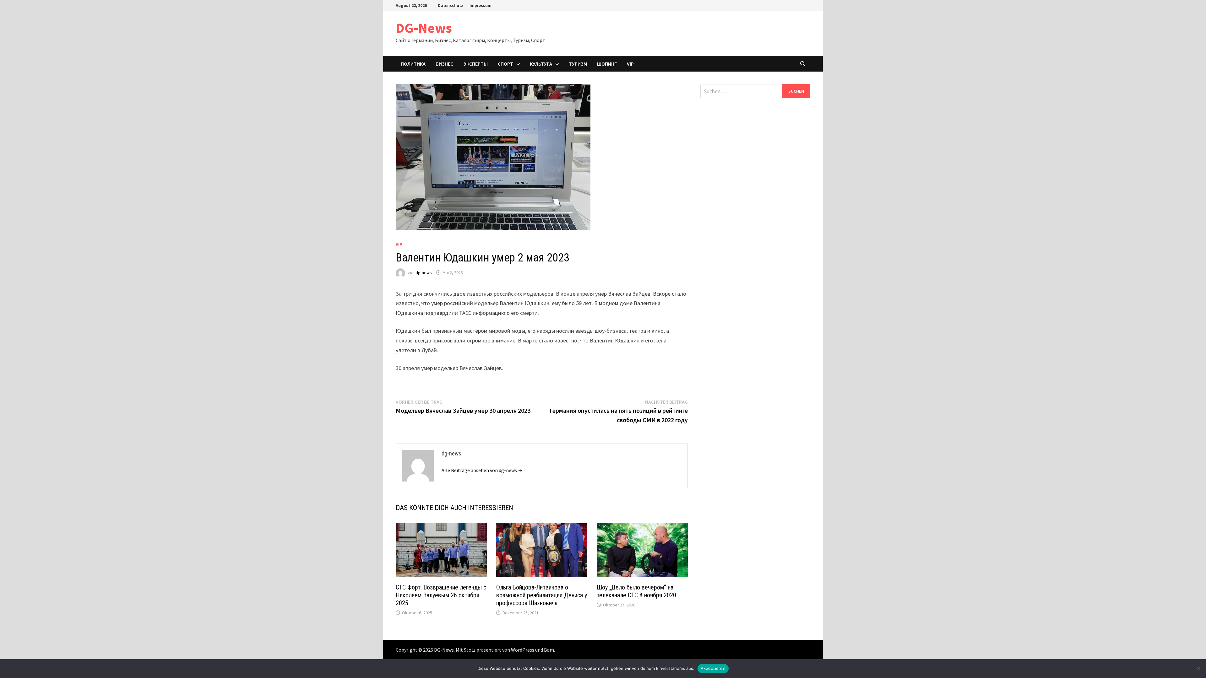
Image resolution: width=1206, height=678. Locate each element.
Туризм (578, 64)
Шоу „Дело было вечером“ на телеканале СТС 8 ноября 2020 (636, 591)
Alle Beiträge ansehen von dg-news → (482, 470)
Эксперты (475, 64)
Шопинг (607, 64)
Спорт (505, 64)
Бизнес (444, 64)
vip (630, 64)
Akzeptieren (713, 668)
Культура (541, 64)
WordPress (522, 650)
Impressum (481, 5)
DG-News (424, 27)
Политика (413, 64)
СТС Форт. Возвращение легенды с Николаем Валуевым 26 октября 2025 (441, 595)
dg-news (424, 272)
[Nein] (1198, 668)
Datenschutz (450, 5)
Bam (549, 650)
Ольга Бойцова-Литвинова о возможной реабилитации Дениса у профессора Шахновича (541, 595)
